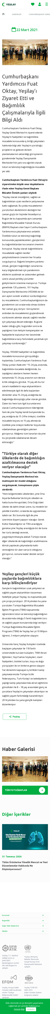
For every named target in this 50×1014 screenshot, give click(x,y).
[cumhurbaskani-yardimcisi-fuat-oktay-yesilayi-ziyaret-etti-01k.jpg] (25, 769)
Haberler (16, 14)
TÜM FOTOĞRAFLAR (16, 790)
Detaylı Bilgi (19, 1009)
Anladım (31, 1009)
